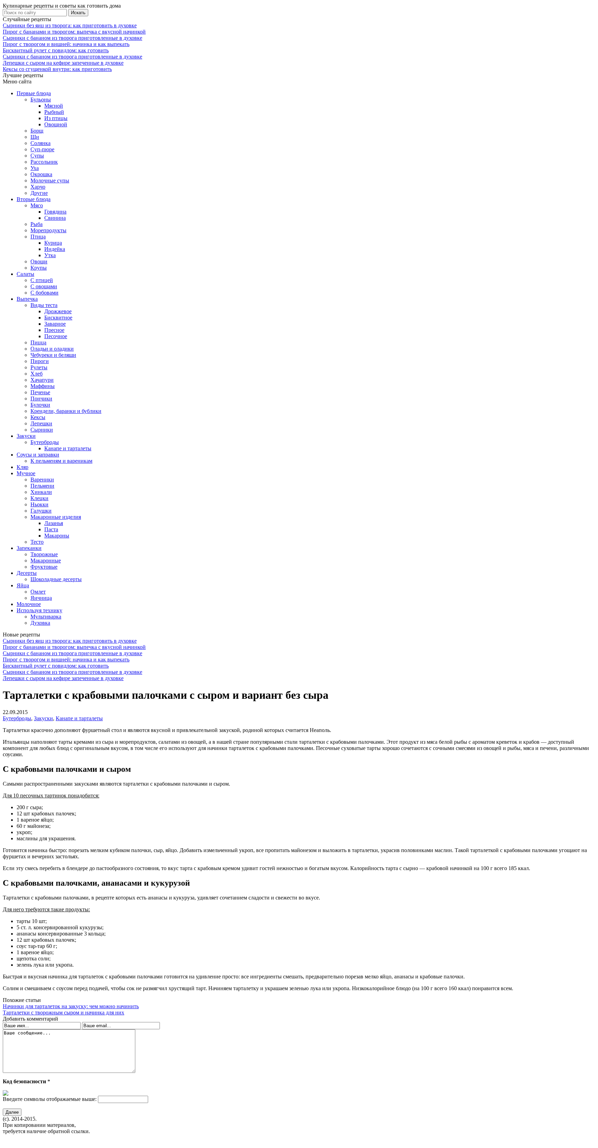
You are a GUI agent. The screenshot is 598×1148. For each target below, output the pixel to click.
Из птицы (55, 118)
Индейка (54, 249)
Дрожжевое (58, 311)
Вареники (42, 479)
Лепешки (41, 423)
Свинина (55, 218)
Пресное (54, 330)
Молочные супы (49, 180)
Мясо (36, 205)
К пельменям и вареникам (61, 461)
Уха (34, 168)
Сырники (41, 430)
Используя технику (39, 610)
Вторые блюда (34, 199)
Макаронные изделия (55, 517)
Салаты (25, 274)
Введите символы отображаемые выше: (50, 1099)
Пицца (38, 342)
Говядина (55, 212)
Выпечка (27, 299)
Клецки (39, 498)
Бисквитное (58, 317)
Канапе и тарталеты (67, 448)
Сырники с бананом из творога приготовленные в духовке (72, 38)
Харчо (37, 187)
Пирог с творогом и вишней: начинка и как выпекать (66, 44)
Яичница (41, 598)
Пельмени (42, 486)
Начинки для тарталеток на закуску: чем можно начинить (71, 1006)
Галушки (41, 511)
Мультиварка (45, 617)
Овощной (55, 124)
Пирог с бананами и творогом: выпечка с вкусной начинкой (74, 32)
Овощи (38, 261)
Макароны (56, 536)
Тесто (37, 542)
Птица (38, 236)
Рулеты (38, 367)
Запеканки (29, 548)
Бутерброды (44, 442)
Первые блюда (34, 93)
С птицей (41, 280)
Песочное (55, 336)
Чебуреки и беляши (53, 355)
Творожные (44, 554)
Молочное (29, 604)
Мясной (53, 106)
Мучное (26, 473)
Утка (50, 255)
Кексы (37, 417)
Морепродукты (48, 230)
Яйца (23, 585)
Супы (37, 156)
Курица (53, 243)
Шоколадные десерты (56, 579)
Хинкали (41, 492)
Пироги (39, 361)
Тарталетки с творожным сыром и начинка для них (63, 1012)
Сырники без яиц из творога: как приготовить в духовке (70, 25)
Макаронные (45, 560)
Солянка (40, 143)
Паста (51, 529)
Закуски (26, 436)
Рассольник (44, 162)
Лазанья (53, 523)
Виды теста (43, 305)
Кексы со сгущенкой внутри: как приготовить (57, 69)
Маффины (42, 386)
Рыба (36, 224)
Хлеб (36, 374)
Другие (39, 193)
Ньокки (39, 504)
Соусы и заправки (38, 455)
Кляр (22, 467)
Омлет (38, 592)
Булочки (40, 405)
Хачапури (42, 380)
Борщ (36, 131)
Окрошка (41, 174)
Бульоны (40, 99)
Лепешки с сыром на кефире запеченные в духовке (63, 63)
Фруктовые (43, 567)
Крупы (38, 268)
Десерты (27, 573)
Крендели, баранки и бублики (65, 411)
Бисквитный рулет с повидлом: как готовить (56, 50)
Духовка (40, 623)
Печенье (40, 392)
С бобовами (44, 293)
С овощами (43, 286)
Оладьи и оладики (52, 349)
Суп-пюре (42, 149)
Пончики (41, 398)
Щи (34, 137)
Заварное (55, 324)
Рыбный (54, 112)
